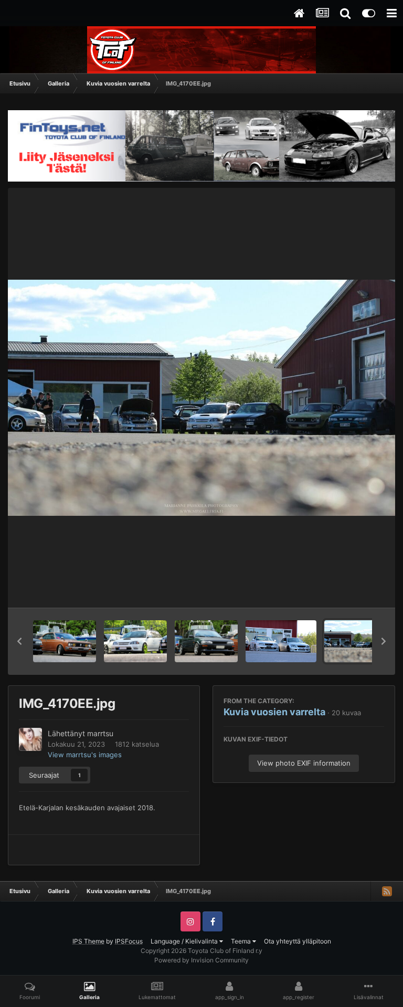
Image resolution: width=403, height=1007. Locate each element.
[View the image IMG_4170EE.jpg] (358, 641)
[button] (19, 641)
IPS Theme (88, 941)
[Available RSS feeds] (386, 891)
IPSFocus (129, 941)
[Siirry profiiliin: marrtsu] (30, 739)
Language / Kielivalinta (185, 941)
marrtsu (100, 733)
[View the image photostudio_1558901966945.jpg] (135, 641)
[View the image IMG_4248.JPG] (281, 641)
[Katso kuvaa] (201, 398)
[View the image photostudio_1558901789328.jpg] (206, 641)
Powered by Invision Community (201, 960)
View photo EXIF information (304, 763)
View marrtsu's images (85, 754)
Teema (241, 941)
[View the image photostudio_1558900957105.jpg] (64, 641)
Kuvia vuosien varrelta (274, 711)
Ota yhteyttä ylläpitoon (297, 941)
